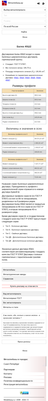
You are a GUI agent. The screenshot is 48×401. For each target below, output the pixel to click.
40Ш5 (33, 78)
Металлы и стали (10, 307)
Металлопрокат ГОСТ (12, 298)
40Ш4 (27, 78)
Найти (24, 32)
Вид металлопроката (12, 294)
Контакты (8, 374)
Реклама (8, 377)
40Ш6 (38, 78)
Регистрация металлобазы (16, 384)
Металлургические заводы (14, 274)
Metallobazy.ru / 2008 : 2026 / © (16, 400)
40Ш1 (16, 78)
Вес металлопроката (12, 303)
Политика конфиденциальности (18, 381)
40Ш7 (8, 80)
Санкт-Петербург (11, 364)
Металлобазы (9, 270)
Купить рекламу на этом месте (24, 286)
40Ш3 (22, 78)
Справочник (8, 279)
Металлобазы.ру (15, 3)
